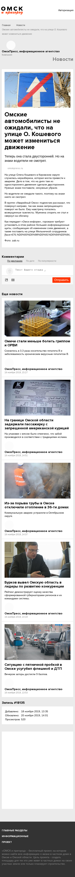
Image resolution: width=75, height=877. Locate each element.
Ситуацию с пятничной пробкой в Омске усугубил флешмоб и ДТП (33, 667)
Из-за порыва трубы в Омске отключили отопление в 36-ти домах (37, 505)
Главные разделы (14, 830)
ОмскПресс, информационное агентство (33, 369)
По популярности (47, 261)
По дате (30, 261)
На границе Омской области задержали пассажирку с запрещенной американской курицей (37, 424)
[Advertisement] (37, 770)
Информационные (15, 836)
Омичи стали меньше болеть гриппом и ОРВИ (37, 343)
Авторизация (66, 10)
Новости (20, 25)
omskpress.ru (15, 168)
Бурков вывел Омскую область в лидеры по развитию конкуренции (34, 584)
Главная (6, 25)
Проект (7, 842)
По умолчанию (14, 261)
